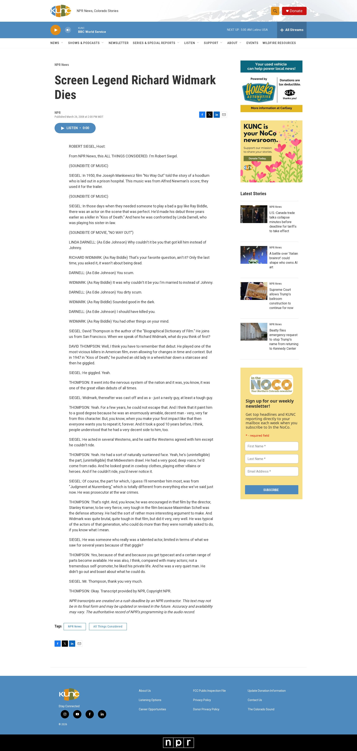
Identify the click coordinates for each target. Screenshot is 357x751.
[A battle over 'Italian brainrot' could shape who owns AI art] (253, 255)
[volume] (67, 30)
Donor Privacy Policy (206, 709)
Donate (296, 11)
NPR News (62, 65)
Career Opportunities (152, 709)
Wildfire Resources (279, 43)
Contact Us (255, 700)
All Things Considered (108, 626)
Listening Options (150, 700)
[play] (55, 30)
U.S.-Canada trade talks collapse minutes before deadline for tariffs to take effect (282, 222)
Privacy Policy (202, 700)
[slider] (74, 30)
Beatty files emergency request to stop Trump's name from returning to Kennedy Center (283, 339)
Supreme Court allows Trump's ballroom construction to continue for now (281, 299)
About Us (145, 690)
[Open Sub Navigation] (62, 43)
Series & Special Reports (154, 43)
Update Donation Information (267, 690)
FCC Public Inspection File (209, 690)
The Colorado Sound (261, 709)
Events (252, 43)
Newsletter (119, 43)
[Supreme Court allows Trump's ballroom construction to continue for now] (253, 291)
